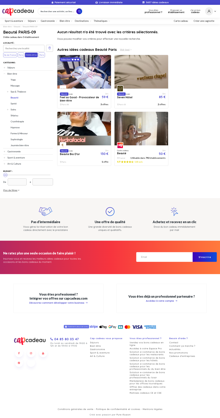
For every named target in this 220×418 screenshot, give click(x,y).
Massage (15, 85)
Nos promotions (178, 352)
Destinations (82, 20)
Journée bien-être (20, 145)
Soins (13, 109)
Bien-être (7, 27)
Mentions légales (152, 409)
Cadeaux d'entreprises (182, 356)
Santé (14, 103)
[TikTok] (31, 363)
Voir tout (125, 49)
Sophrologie (17, 139)
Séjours (11, 67)
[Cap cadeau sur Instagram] (31, 353)
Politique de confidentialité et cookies (118, 409)
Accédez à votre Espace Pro (146, 348)
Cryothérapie (17, 121)
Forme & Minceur (19, 133)
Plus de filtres (10, 190)
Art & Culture (14, 163)
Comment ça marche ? (182, 346)
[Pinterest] (19, 363)
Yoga (13, 79)
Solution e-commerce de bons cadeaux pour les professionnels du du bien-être (148, 366)
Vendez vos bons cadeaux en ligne (147, 343)
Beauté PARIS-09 (30, 27)
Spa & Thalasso (18, 91)
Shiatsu (14, 115)
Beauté (17, 27)
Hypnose (15, 127)
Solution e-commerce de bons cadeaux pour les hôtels (147, 359)
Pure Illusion (123, 414)
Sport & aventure (16, 157)
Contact (173, 342)
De (4, 182)
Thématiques (100, 20)
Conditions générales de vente (75, 409)
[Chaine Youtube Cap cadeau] (43, 353)
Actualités (174, 349)
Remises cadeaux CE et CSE (146, 393)
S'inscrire (205, 257)
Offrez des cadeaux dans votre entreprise (148, 388)
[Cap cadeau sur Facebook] (19, 353)
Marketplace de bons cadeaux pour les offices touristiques (147, 382)
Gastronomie (14, 151)
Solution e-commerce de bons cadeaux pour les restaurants (147, 353)
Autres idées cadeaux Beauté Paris (87, 49)
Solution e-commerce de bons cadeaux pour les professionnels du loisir (147, 375)
